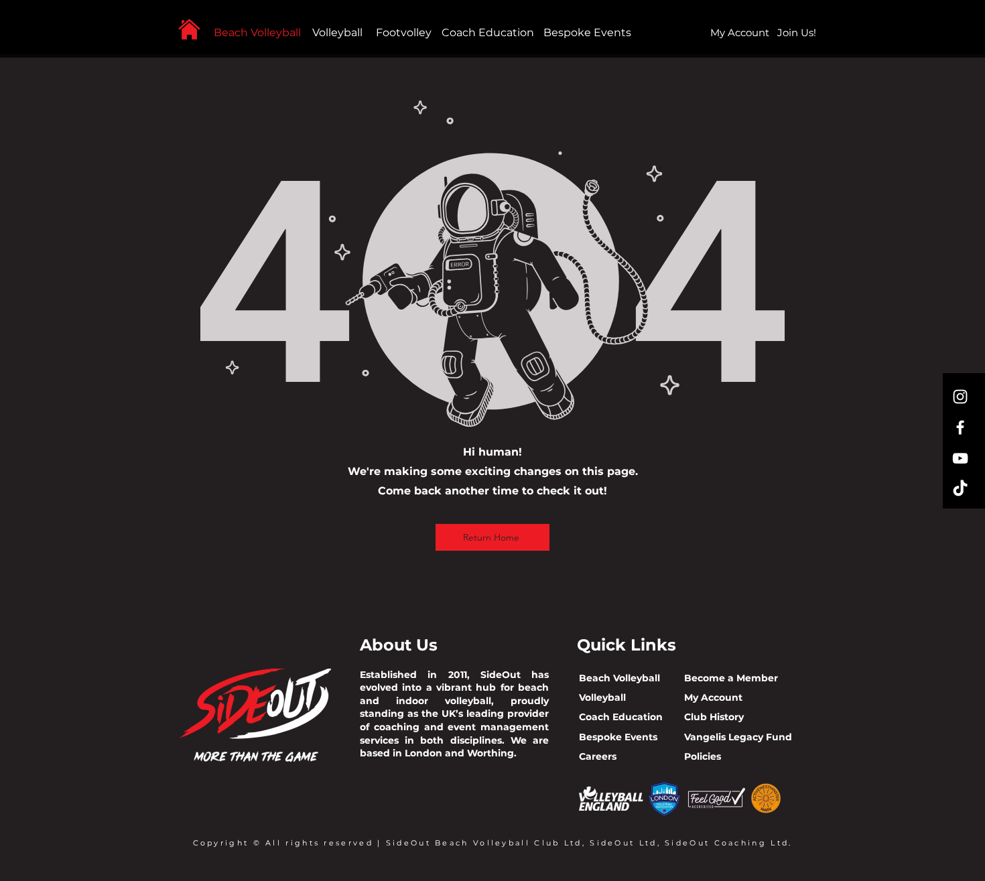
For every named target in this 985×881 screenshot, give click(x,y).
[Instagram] (960, 396)
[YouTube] (960, 458)
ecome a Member (735, 678)
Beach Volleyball (257, 32)
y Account (717, 697)
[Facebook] (960, 427)
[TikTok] (960, 489)
